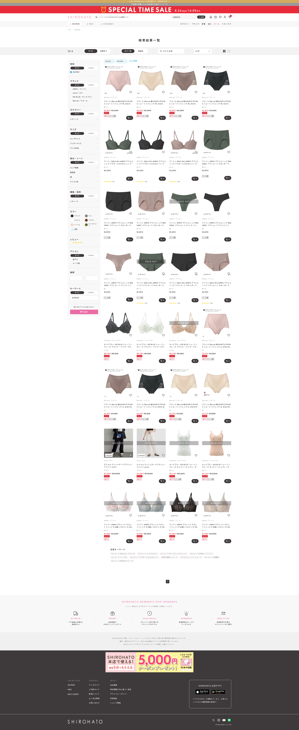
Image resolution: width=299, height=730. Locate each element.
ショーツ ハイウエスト (148, 554)
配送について (94, 694)
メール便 (76, 263)
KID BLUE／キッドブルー (83, 97)
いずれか (91, 68)
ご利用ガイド (94, 689)
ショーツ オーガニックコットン (174, 554)
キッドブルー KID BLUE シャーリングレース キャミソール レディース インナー (183, 466)
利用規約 (113, 698)
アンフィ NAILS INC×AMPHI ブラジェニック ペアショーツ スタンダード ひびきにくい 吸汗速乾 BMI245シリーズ (151, 284)
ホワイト (77, 220)
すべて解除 (133, 61)
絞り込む (84, 312)
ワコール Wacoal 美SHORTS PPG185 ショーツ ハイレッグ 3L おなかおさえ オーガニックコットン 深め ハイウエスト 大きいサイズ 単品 (216, 405)
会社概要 (113, 685)
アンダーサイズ (75, 143)
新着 (204, 24)
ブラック (77, 216)
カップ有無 (74, 168)
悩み (210, 24)
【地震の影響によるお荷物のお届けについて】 (149, 4)
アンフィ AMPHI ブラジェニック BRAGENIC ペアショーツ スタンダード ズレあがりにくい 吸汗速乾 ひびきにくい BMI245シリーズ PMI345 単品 (216, 162)
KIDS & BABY (73, 694)
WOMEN (76, 72)
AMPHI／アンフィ (80, 89)
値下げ (75, 259)
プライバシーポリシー (119, 694)
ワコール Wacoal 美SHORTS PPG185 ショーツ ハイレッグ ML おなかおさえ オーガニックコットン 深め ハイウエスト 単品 (118, 102)
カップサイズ (75, 139)
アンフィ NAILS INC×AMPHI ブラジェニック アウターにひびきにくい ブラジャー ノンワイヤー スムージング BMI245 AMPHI (118, 162)
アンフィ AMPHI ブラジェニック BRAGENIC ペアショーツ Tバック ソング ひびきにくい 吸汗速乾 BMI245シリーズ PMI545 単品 (184, 224)
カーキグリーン (93, 224)
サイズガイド (94, 685)
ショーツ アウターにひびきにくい (145, 557)
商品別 (141, 51)
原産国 (72, 172)
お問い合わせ (94, 703)
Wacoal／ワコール (80, 101)
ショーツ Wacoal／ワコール (124, 554)
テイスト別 (74, 182)
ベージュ (77, 225)
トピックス (226, 24)
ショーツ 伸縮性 (212, 557)
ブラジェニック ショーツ (192, 557)
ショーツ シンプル (120, 557)
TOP (69, 30)
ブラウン (91, 220)
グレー (91, 216)
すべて (77, 68)
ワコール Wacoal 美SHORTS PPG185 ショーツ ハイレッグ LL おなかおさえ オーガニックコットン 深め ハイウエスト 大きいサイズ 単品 (216, 345)
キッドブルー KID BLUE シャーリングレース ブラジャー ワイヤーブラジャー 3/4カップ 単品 (118, 345)
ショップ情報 (115, 703)
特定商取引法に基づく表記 (120, 689)
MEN (70, 690)
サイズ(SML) (74, 148)
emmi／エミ (78, 93)
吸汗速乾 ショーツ (170, 557)
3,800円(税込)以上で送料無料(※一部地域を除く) (149, 1)
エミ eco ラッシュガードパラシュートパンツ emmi (118, 465)
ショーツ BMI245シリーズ (123, 561)
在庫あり (103, 51)
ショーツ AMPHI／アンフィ (202, 554)
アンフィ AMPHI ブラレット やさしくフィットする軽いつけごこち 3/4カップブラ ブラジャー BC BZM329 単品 (118, 526)
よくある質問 (94, 698)
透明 (75, 229)
